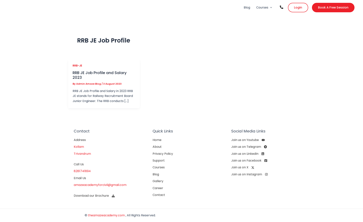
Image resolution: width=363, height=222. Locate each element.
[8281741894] (82, 171)
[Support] (159, 160)
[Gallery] (158, 181)
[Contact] (159, 195)
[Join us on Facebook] (249, 160)
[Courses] (159, 167)
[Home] (157, 140)
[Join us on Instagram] (249, 174)
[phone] (281, 7)
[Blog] (156, 174)
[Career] (158, 188)
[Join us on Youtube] (248, 140)
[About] (157, 146)
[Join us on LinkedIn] (247, 153)
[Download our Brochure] (94, 195)
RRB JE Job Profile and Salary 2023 (100, 75)
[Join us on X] (242, 167)
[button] (270, 7)
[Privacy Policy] (163, 153)
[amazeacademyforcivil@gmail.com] (100, 185)
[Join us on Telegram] (249, 146)
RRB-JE (77, 65)
